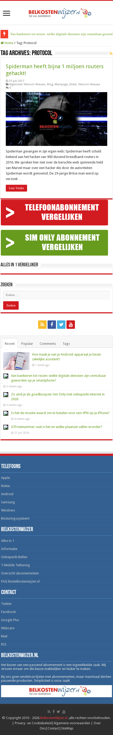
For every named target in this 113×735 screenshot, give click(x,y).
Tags (66, 344)
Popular (27, 344)
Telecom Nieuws (89, 84)
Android (7, 494)
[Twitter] (61, 324)
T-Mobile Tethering (15, 565)
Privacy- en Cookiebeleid (33, 723)
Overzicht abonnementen (20, 573)
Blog (50, 84)
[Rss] (42, 324)
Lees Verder (16, 188)
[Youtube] (70, 324)
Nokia (5, 486)
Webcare (7, 628)
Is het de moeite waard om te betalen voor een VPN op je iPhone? (60, 413)
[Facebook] (52, 324)
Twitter (6, 604)
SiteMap (67, 728)
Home (8, 43)
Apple (5, 478)
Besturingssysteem (15, 518)
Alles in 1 (7, 541)
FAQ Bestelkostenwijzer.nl (20, 581)
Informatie (9, 549)
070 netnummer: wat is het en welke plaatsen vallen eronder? (56, 427)
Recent (10, 344)
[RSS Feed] (111, 53)
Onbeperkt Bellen (14, 557)
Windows (8, 510)
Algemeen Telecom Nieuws (27, 84)
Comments (48, 344)
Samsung (8, 502)
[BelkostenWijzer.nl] (56, 12)
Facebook (8, 612)
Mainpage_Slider (66, 84)
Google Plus (10, 620)
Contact (53, 728)
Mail (4, 636)
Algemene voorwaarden (72, 723)
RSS (4, 644)
